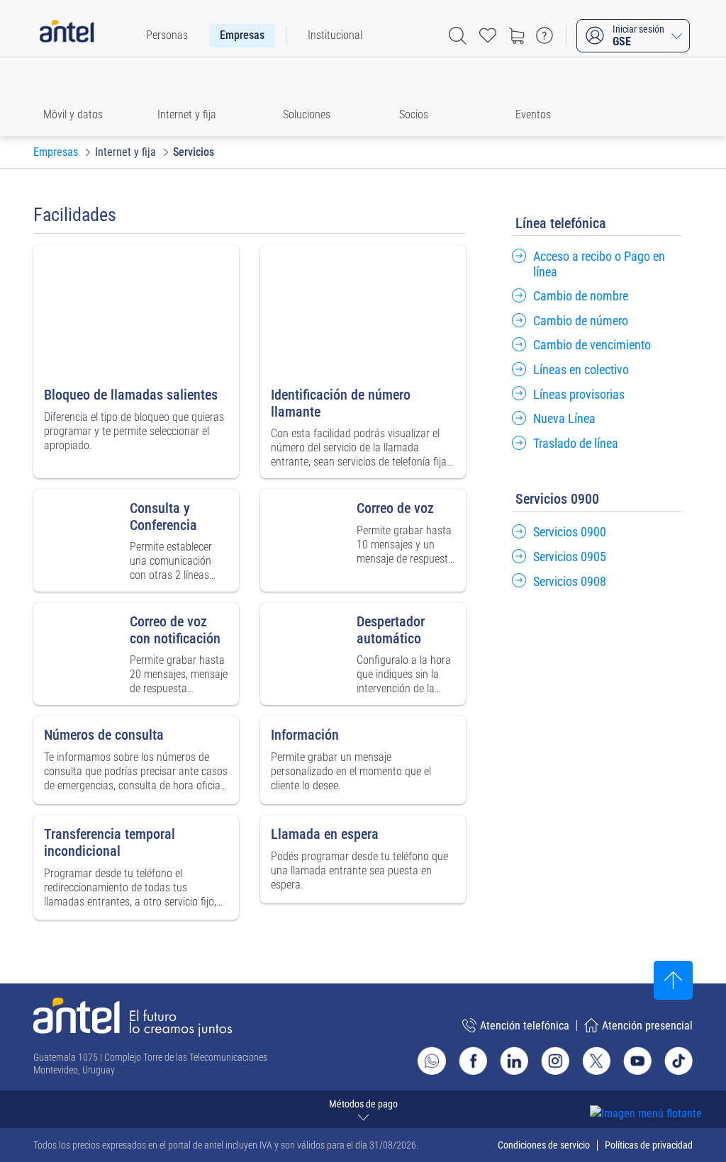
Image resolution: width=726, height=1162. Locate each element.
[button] (79, 97)
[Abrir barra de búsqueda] (458, 36)
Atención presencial (647, 1025)
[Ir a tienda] (516, 35)
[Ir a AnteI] (66, 35)
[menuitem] (167, 35)
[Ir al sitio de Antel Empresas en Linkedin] (514, 1061)
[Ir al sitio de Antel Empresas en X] (596, 1061)
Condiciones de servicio (544, 1145)
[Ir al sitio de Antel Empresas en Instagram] (555, 1061)
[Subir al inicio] (673, 980)
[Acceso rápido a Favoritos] (487, 35)
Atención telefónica (524, 1025)
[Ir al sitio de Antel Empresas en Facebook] (473, 1061)
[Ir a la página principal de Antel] (132, 1017)
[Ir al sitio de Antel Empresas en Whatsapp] (432, 1061)
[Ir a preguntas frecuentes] (544, 35)
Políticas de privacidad (649, 1145)
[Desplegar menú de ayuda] (667, 1088)
